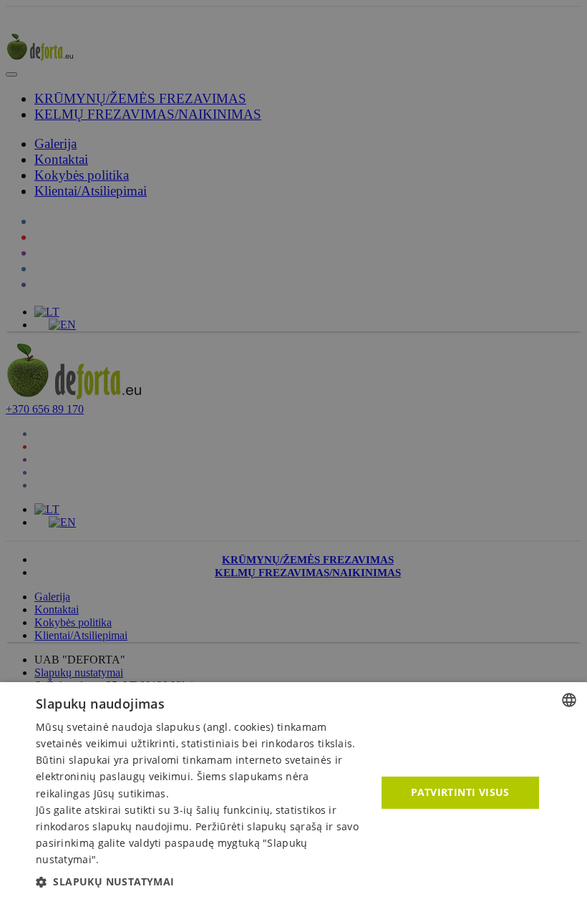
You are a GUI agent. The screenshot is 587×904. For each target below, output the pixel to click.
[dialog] (293, 793)
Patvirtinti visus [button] (460, 792)
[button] (201, 881)
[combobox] (569, 700)
